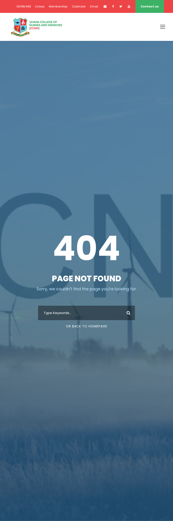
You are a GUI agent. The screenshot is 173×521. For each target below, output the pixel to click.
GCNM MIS (23, 6)
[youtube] (129, 6)
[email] (105, 6)
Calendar (79, 6)
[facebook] (113, 6)
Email (94, 6)
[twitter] (120, 6)
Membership (58, 6)
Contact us (150, 6)
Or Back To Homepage (86, 326)
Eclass (40, 6)
